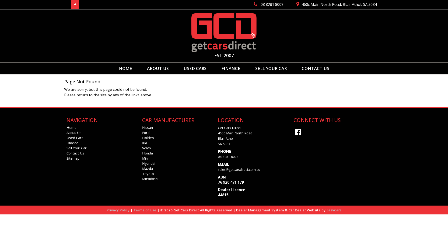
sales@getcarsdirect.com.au (239, 169)
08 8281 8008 (228, 156)
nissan (147, 127)
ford (146, 132)
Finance (230, 68)
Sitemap (73, 158)
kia (144, 142)
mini (145, 158)
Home (125, 68)
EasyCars (334, 210)
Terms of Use (145, 210)
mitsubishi (150, 178)
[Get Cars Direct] (224, 32)
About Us (158, 68)
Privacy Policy (118, 210)
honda (147, 153)
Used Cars (195, 68)
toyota (148, 173)
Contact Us (315, 68)
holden (148, 137)
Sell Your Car (271, 68)
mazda (147, 168)
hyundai (148, 163)
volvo (146, 148)
